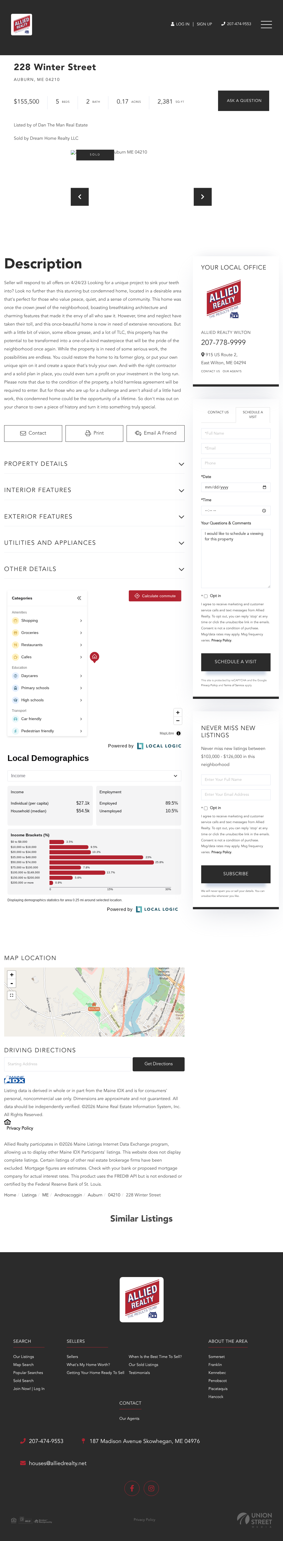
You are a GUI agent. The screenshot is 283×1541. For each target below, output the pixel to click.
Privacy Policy (20, 1128)
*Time (206, 500)
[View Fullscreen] (11, 995)
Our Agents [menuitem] (129, 1419)
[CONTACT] (243, 101)
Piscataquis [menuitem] (217, 1389)
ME (45, 1195)
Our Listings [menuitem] (23, 1357)
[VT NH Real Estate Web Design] (254, 1520)
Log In (182, 25)
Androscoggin (68, 1195)
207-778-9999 (223, 343)
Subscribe (235, 874)
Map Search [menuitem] (23, 1365)
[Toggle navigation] (266, 24)
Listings (29, 1195)
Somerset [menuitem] (216, 1357)
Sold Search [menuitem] (23, 1381)
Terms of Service (234, 685)
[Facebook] (132, 1488)
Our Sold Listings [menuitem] (143, 1365)
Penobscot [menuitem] (217, 1381)
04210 (114, 1195)
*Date (206, 477)
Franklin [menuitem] (215, 1365)
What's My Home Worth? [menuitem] (88, 1365)
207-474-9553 (238, 24)
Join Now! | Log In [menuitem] (28, 1389)
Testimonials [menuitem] (139, 1373)
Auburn (95, 1195)
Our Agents (232, 371)
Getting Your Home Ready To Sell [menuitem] (95, 1373)
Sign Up (204, 25)
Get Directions (159, 1064)
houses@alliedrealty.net (58, 1463)
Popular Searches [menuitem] (28, 1373)
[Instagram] (151, 1488)
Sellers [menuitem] (72, 1357)
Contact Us (210, 371)
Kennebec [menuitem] (217, 1373)
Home (10, 1195)
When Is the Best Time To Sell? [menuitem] (155, 1357)
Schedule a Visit (253, 415)
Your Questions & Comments (226, 523)
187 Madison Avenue (144, 1441)
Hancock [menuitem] (215, 1397)
